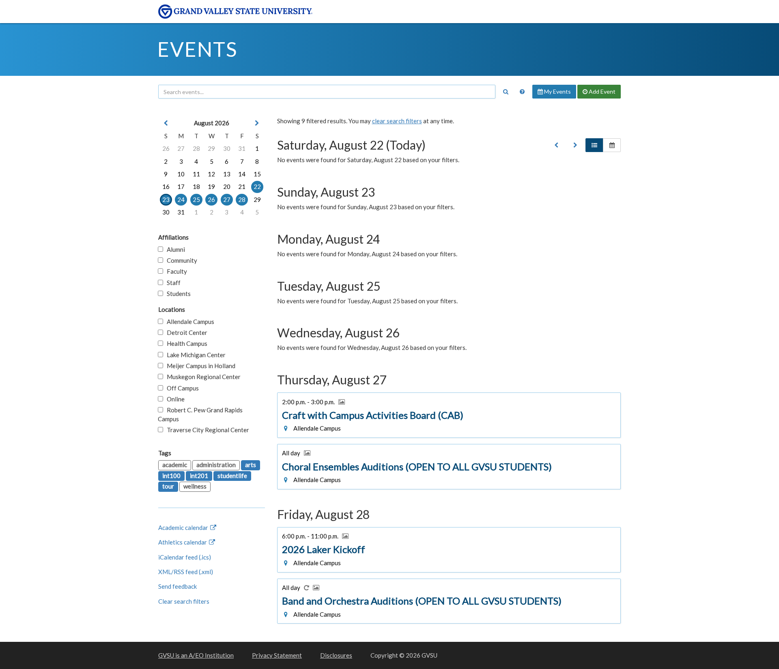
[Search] (505, 92)
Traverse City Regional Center (206, 429)
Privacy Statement (277, 655)
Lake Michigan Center (194, 354)
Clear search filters (183, 601)
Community (180, 260)
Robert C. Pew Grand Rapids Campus (200, 414)
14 (241, 174)
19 (211, 186)
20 (226, 186)
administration (216, 464)
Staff (172, 282)
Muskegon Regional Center (202, 376)
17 (181, 186)
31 (241, 148)
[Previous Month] (166, 123)
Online (174, 399)
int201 (199, 475)
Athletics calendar (183, 542)
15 (257, 174)
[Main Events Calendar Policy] (522, 92)
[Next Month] (257, 123)
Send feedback (177, 586)
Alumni (174, 249)
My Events (557, 91)
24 (181, 199)
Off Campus (181, 388)
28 (196, 148)
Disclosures (336, 655)
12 (211, 174)
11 (196, 174)
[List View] (594, 145)
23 (166, 199)
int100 (171, 475)
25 (196, 199)
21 (241, 186)
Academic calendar (183, 527)
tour (168, 486)
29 (211, 148)
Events (197, 49)
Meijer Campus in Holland (199, 365)
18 (196, 186)
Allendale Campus (188, 321)
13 (226, 174)
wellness (195, 486)
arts (250, 464)
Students (177, 293)
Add (601, 91)
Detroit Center (185, 332)
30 (226, 148)
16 (166, 186)
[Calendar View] (612, 145)
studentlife (232, 475)
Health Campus (185, 343)
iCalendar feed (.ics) (184, 557)
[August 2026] (556, 145)
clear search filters (397, 120)
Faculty (175, 271)
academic (174, 464)
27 (181, 148)
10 (181, 174)
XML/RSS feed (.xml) (185, 571)
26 (166, 148)
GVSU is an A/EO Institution (196, 655)
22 (257, 186)
